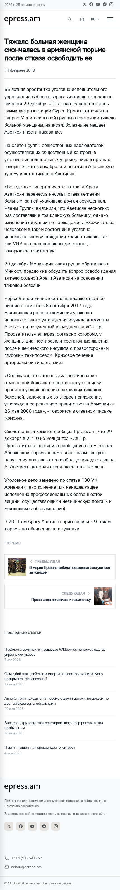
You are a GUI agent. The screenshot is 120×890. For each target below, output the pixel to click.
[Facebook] (91, 4)
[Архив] (82, 19)
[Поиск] (69, 19)
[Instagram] (111, 4)
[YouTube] (98, 4)
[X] (85, 4)
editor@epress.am (26, 866)
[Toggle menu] (110, 19)
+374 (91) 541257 (26, 857)
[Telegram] (105, 4)
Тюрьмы (13, 543)
